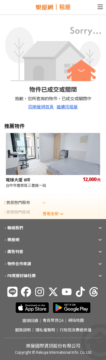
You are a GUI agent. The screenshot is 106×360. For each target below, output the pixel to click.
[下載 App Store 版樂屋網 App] (32, 307)
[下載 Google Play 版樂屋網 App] (72, 307)
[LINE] (12, 292)
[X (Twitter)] (53, 292)
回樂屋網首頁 (41, 107)
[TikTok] (80, 292)
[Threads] (94, 292)
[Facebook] (26, 292)
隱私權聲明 (45, 330)
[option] (53, 160)
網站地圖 (76, 320)
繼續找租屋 (67, 107)
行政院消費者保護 (75, 330)
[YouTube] (67, 292)
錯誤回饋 (30, 320)
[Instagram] (39, 292)
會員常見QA (53, 320)
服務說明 (23, 330)
